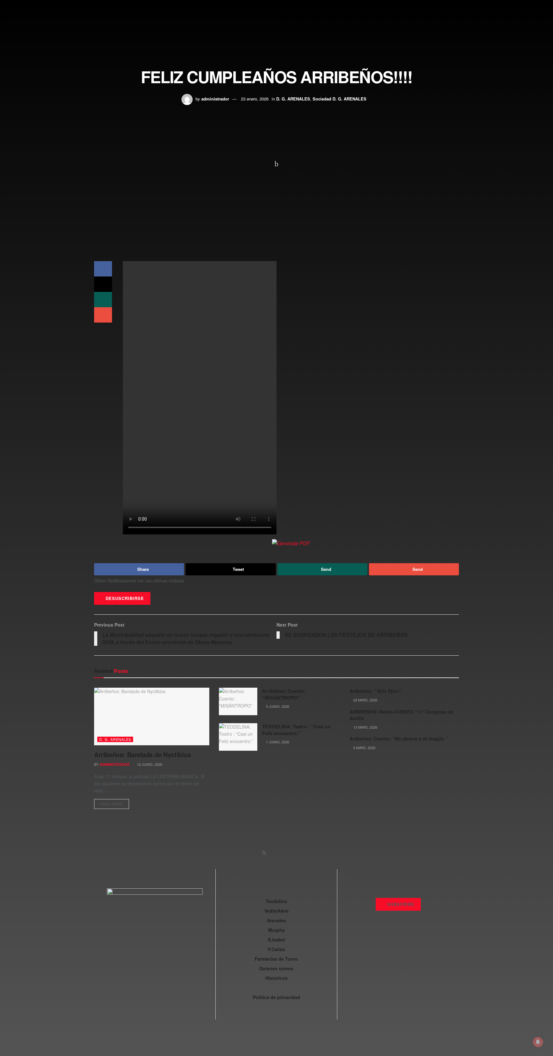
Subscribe (400, 904)
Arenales (276, 920)
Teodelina (276, 901)
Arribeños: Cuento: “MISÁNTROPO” (283, 694)
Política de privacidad (276, 997)
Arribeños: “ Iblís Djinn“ (375, 691)
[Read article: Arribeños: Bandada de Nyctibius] (151, 716)
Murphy (276, 930)
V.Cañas (276, 949)
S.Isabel (276, 939)
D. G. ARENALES (293, 99)
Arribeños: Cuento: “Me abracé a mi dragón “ (398, 738)
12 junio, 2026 (149, 764)
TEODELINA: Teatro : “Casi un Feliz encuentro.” (296, 730)
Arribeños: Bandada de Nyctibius (142, 754)
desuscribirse (124, 598)
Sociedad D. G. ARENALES (339, 99)
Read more (114, 802)
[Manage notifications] (538, 1042)
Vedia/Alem (276, 911)
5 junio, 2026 (277, 706)
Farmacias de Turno (276, 959)
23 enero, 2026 (254, 99)
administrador (215, 99)
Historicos (276, 978)
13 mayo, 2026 (364, 727)
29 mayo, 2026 (364, 699)
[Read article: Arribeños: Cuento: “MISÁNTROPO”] (238, 701)
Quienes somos (276, 968)
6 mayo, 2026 (363, 747)
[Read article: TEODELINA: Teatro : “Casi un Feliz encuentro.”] (238, 737)
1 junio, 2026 (277, 741)
